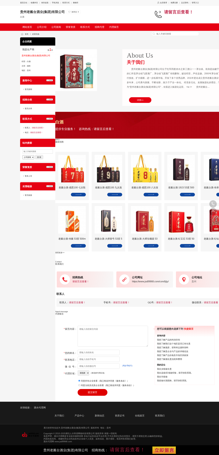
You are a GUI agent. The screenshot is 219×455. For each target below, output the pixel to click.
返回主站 (23, 3)
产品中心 (79, 415)
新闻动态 (99, 415)
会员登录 (163, 3)
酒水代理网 (40, 407)
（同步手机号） (127, 366)
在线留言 (140, 415)
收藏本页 (34, 3)
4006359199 (213, 204)
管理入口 (195, 3)
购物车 (75, 3)
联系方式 (66, 3)
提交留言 (92, 392)
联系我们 (160, 415)
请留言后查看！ (178, 12)
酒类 (29, 66)
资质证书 (119, 415)
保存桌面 (44, 3)
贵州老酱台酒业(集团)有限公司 (42, 12)
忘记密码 (184, 3)
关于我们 (59, 415)
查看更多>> (60, 253)
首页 (26, 34)
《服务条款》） (121, 381)
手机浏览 (55, 3)
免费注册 (174, 3)
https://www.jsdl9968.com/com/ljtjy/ (150, 281)
